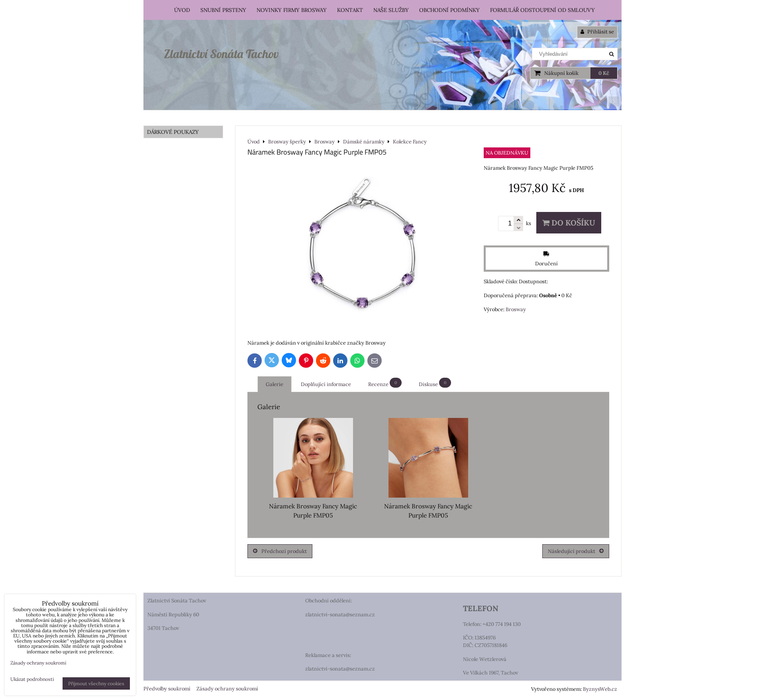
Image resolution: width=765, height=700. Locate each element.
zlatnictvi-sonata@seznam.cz (340, 614)
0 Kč (603, 73)
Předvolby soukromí (166, 688)
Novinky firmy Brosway (292, 10)
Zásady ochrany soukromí (227, 688)
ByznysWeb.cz (600, 689)
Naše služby (391, 10)
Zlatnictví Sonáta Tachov (221, 53)
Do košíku (572, 222)
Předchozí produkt (284, 551)
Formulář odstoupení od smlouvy (542, 10)
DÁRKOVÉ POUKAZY (173, 131)
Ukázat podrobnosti (32, 679)
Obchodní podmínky (449, 10)
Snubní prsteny (223, 10)
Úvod (182, 10)
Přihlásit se (600, 31)
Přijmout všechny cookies (96, 683)
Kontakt (350, 10)
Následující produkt (571, 551)
